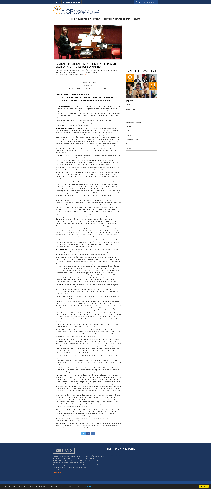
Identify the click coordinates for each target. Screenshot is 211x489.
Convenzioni (129, 144)
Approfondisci (89, 486)
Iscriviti (57, 2)
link (85, 74)
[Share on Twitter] (83, 433)
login (139, 2)
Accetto (203, 486)
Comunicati (96, 19)
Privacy (56, 474)
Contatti (137, 19)
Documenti (108, 19)
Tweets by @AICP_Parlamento (114, 455)
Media (128, 131)
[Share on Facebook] (88, 433)
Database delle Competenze (71, 2)
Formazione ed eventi (132, 140)
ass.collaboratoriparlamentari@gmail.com (70, 470)
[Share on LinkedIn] (93, 433)
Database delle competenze (134, 122)
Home (73, 19)
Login (127, 118)
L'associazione (83, 19)
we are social (150, 2)
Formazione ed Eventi (122, 19)
